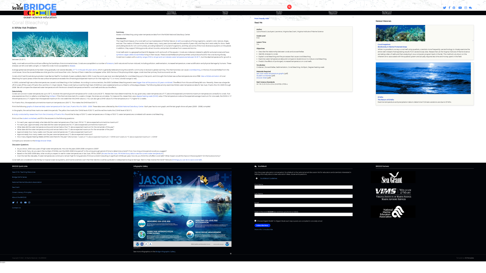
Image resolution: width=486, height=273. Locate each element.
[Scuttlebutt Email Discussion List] (470, 7)
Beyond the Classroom (333, 13)
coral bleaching (194, 70)
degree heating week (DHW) (147, 96)
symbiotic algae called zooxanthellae (130, 55)
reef (178, 41)
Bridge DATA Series (19, 177)
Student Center (279, 13)
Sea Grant (15, 187)
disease (72, 66)
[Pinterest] (454, 7)
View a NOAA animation (210, 76)
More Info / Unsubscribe (264, 229)
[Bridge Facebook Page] (449, 7)
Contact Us (16, 208)
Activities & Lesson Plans (171, 13)
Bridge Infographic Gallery (165, 252)
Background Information (387, 13)
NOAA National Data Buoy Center (131, 106)
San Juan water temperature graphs (270, 73)
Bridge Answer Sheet (43, 141)
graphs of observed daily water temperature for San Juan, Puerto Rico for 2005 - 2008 (59, 106)
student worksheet (29, 118)
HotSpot (52, 96)
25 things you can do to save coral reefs (187, 160)
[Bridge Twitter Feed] (444, 7)
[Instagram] (465, 7)
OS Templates (469, 258)
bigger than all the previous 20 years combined (154, 82)
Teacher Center (225, 13)
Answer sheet (262, 78)
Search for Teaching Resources (23, 172)
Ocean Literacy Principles (21, 192)
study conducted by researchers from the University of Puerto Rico (39, 114)
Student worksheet (264, 76)
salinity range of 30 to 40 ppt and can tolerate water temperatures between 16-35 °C (168, 57)
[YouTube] (460, 7)
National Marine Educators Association (27, 182)
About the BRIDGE (19, 197)
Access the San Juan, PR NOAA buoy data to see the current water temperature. (132, 153)
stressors (110, 63)
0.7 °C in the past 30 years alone (85, 70)
